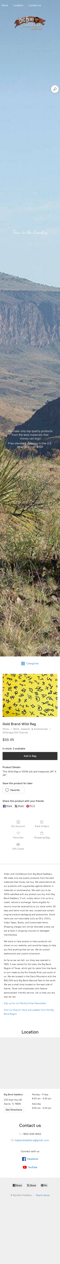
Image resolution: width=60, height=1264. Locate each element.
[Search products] (55, 89)
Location (18, 5)
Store (6, 728)
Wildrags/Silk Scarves (15, 732)
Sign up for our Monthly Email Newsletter (25, 1003)
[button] (13, 790)
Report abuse (43, 1195)
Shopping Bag (42, 837)
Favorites (18, 837)
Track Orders (42, 826)
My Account (18, 826)
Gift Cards (18, 848)
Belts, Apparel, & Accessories (30, 728)
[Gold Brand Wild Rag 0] (30, 695)
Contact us (35, 5)
